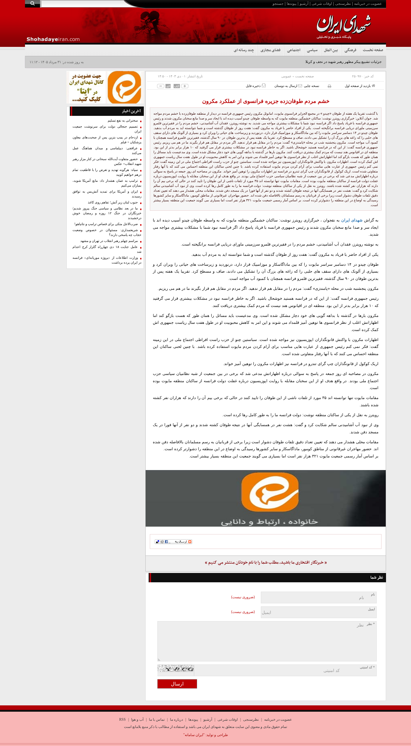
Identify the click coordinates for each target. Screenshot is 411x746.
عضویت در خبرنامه (368, 4)
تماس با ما (157, 719)
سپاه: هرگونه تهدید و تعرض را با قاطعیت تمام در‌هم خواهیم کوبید (107, 172)
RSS (122, 719)
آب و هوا (137, 719)
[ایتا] (266, 498)
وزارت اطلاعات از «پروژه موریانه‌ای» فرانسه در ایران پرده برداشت (107, 260)
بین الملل (331, 50)
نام (373, 594)
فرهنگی (350, 50)
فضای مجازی (270, 50)
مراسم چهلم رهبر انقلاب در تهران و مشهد (109, 241)
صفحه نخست (373, 50)
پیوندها (291, 4)
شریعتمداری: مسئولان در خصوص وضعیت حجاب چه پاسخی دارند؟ (107, 232)
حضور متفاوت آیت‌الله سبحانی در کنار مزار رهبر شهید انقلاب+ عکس (107, 161)
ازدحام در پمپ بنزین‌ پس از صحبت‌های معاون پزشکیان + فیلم (107, 140)
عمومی (286, 76)
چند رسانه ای (244, 50)
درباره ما (176, 719)
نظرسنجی (343, 4)
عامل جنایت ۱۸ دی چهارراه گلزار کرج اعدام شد (107, 249)
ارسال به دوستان (286, 86)
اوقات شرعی (322, 4)
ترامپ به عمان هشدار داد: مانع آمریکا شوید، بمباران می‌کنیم (107, 183)
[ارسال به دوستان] (300, 86)
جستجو (278, 4)
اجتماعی (293, 50)
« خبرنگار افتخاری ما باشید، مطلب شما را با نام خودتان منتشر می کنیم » (266, 562)
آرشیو (304, 4)
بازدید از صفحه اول (358, 86)
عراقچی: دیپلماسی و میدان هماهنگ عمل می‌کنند (107, 151)
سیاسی (312, 50)
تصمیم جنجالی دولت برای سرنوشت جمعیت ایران (107, 129)
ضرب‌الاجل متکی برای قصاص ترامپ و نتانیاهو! (106, 224)
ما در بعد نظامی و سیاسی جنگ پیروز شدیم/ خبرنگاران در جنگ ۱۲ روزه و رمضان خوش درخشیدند (107, 213)
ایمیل (371, 609)
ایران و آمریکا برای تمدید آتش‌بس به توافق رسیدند (107, 194)
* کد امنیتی (367, 667)
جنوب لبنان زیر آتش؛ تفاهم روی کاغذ (113, 202)
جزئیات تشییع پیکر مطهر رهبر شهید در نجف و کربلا (343, 62)
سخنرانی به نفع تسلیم (123, 120)
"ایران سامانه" (194, 735)
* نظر (371, 624)
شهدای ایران (352, 220)
